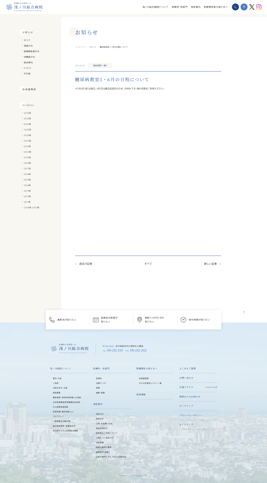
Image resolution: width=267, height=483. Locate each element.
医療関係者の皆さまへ (216, 7)
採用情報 (141, 394)
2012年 (27, 196)
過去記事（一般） (100, 65)
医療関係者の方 (31, 51)
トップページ (80, 47)
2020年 (27, 152)
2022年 (27, 140)
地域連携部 (29, 89)
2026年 (27, 135)
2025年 (27, 129)
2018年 (27, 163)
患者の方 (28, 46)
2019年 (27, 157)
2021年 (27, 146)
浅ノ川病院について (60, 368)
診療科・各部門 (180, 7)
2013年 (27, 191)
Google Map (210, 387)
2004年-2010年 (31, 207)
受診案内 (196, 7)
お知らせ (92, 47)
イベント (28, 68)
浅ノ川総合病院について (156, 7)
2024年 (27, 118)
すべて (27, 40)
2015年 (27, 179)
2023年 (27, 113)
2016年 (27, 174)
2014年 (27, 185)
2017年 (27, 168)
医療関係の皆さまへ (146, 368)
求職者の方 (29, 57)
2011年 (27, 202)
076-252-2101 (112, 350)
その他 (27, 73)
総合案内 (28, 62)
